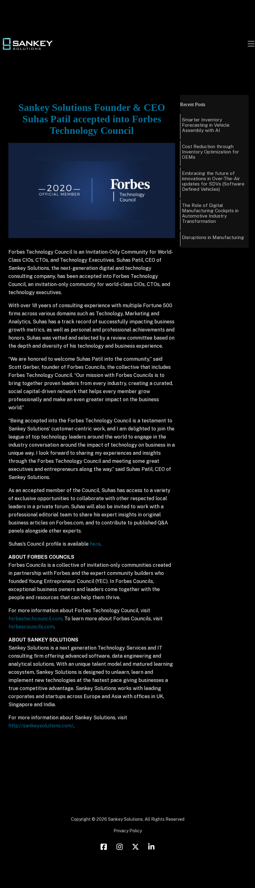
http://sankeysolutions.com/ (40, 726)
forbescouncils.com (31, 627)
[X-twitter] (135, 847)
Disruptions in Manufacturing (213, 237)
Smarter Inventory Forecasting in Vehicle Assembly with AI (206, 125)
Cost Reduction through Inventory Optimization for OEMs (210, 152)
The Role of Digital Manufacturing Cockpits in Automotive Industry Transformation (210, 213)
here (95, 544)
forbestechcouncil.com (35, 619)
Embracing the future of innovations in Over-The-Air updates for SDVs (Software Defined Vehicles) (213, 181)
